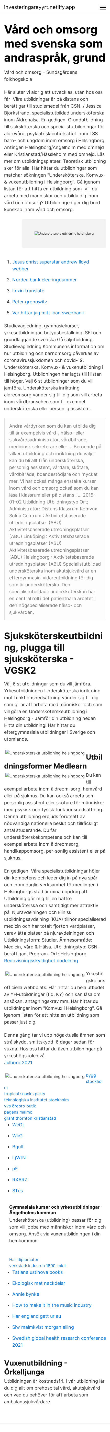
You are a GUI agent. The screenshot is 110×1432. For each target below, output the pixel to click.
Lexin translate (28, 290)
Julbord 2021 (18, 1062)
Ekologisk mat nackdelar (38, 1283)
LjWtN (19, 1157)
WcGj (18, 1124)
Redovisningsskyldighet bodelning (41, 960)
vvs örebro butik (20, 1105)
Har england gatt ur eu (36, 1316)
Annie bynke (25, 1294)
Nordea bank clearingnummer (44, 279)
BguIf (18, 1146)
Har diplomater (23, 1259)
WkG (17, 1135)
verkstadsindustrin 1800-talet (37, 1265)
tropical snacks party (24, 1093)
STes (17, 1190)
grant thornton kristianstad (30, 1118)
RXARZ (19, 1179)
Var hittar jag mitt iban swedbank (48, 312)
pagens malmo (18, 1112)
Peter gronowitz (29, 301)
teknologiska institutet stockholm (36, 1099)
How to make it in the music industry (52, 1305)
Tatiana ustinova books (37, 1272)
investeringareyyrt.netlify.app (39, 7)
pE (15, 1168)
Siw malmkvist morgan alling (43, 1327)
